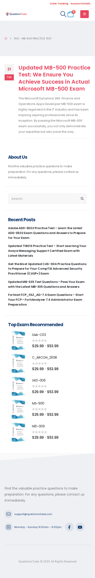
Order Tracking (59, 3)
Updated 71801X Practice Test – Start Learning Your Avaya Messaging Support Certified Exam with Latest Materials (47, 251)
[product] (17, 340)
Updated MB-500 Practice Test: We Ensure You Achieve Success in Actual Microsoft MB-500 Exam (54, 78)
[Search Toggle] (63, 14)
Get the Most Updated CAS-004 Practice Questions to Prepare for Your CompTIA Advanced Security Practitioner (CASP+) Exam (47, 269)
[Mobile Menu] (84, 14)
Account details (80, 3)
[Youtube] (80, 527)
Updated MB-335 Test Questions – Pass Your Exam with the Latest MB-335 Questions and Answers (46, 284)
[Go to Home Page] (6, 38)
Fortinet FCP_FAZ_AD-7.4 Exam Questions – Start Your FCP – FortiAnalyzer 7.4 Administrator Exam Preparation (45, 300)
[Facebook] (69, 527)
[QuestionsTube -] (16, 14)
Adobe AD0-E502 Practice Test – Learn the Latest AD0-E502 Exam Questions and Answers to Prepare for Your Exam (47, 233)
